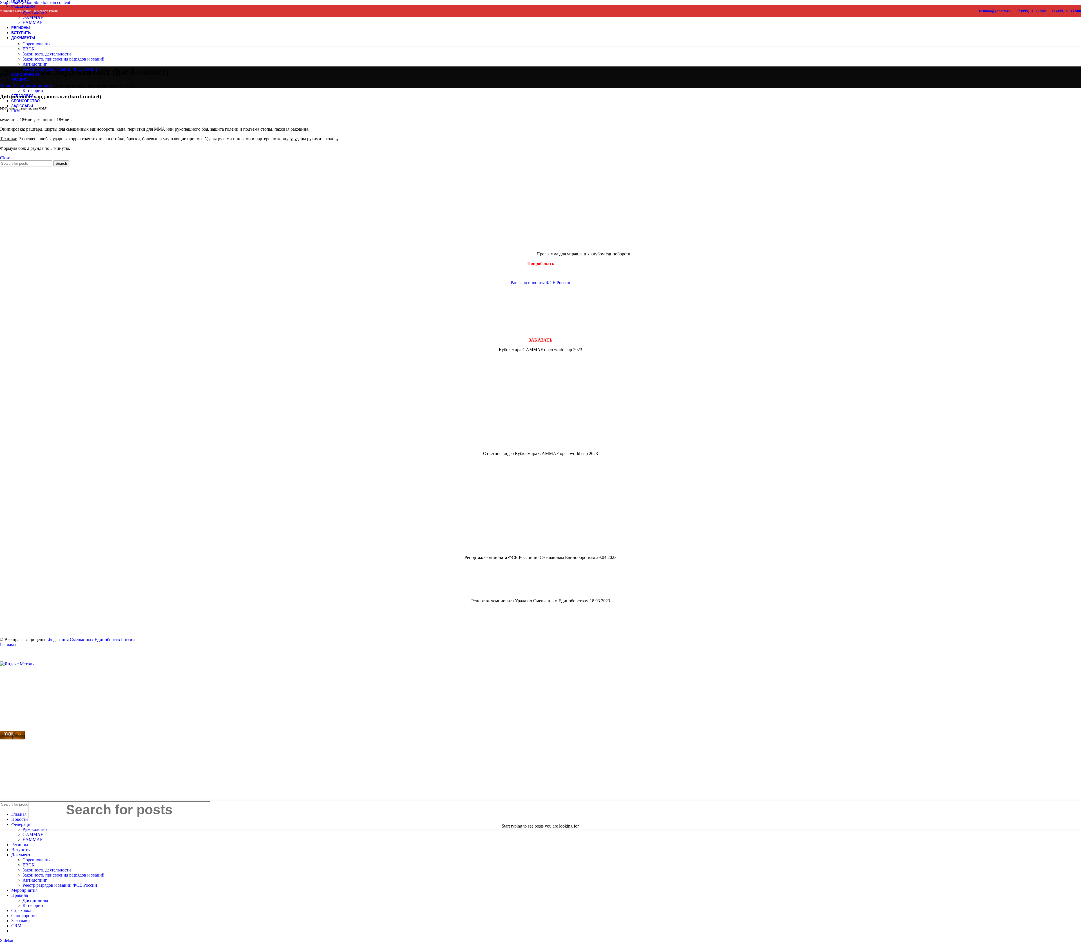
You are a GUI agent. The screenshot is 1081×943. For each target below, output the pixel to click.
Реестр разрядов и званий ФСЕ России (60, 69)
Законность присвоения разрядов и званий (63, 59)
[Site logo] (10, 39)
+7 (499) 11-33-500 (1066, 11)
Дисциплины (35, 85)
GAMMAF (33, 17)
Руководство (35, 12)
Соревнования (36, 43)
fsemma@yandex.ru (995, 11)
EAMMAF (33, 839)
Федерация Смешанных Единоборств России (91, 639)
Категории (33, 90)
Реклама (8, 644)
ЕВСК (29, 48)
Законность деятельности (47, 54)
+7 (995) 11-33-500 (1031, 11)
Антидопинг (35, 64)
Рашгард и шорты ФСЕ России (540, 282)
